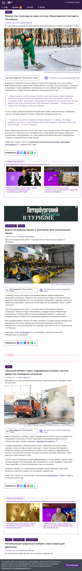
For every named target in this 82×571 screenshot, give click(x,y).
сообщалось (25, 332)
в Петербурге (52, 475)
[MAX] (18, 153)
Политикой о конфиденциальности (16, 568)
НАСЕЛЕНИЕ (32, 539)
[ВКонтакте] (25, 153)
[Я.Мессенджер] (31, 153)
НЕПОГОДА (19, 539)
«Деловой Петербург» (45, 441)
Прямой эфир (73, 2)
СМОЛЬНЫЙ (11, 225)
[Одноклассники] (28, 153)
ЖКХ (8, 12)
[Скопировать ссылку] (35, 153)
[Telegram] (21, 153)
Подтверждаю (72, 565)
